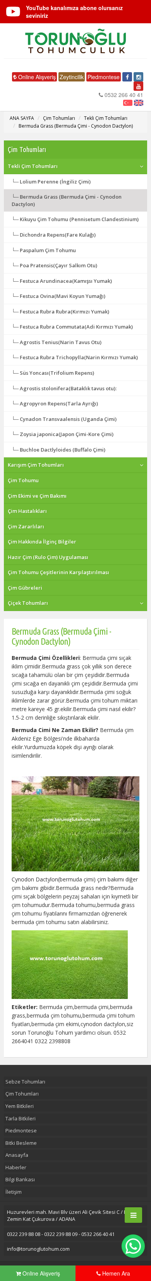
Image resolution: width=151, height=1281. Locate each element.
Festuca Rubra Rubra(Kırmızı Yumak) (64, 311)
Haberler (15, 1167)
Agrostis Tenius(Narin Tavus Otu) (60, 342)
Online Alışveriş (36, 77)
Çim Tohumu (23, 480)
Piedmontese (104, 77)
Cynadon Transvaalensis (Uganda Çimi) (68, 418)
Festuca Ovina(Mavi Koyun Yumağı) (62, 296)
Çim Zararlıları (26, 526)
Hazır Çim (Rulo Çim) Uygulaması (48, 557)
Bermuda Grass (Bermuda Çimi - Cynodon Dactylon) (76, 126)
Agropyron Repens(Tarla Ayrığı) (59, 403)
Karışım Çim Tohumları (36, 464)
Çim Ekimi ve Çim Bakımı (37, 495)
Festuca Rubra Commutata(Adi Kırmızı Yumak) (76, 326)
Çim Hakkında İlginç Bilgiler (42, 541)
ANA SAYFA (22, 118)
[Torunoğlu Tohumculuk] (75, 41)
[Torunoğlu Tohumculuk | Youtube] (138, 86)
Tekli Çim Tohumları (105, 118)
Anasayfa (16, 1154)
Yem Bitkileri (19, 1106)
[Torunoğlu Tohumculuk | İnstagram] (138, 76)
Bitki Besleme (21, 1142)
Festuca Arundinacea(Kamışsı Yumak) (66, 280)
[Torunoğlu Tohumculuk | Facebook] (127, 76)
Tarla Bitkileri (20, 1118)
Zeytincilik (72, 77)
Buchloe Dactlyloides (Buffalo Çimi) (62, 449)
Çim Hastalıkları (27, 510)
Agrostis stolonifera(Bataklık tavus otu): (68, 388)
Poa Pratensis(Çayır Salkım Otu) (58, 265)
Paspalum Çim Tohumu (48, 250)
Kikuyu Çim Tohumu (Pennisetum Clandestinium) (79, 219)
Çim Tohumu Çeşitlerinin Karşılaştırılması (58, 572)
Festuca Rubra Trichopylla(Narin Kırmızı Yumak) (79, 357)
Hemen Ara (115, 1273)
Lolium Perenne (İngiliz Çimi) (55, 181)
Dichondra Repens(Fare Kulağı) (58, 234)
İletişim (13, 1191)
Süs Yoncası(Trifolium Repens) (57, 372)
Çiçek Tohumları (28, 602)
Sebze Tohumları (25, 1081)
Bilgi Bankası (20, 1179)
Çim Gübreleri (25, 587)
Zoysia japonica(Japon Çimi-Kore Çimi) (66, 434)
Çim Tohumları (59, 118)
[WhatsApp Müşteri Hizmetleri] (133, 1246)
